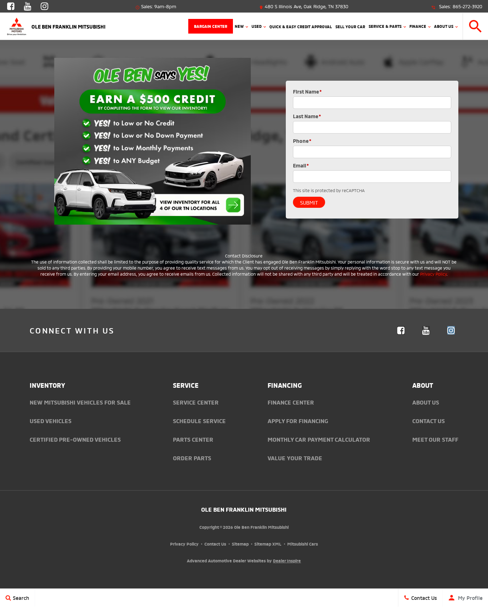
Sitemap (240, 544)
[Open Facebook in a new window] (11, 7)
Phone (302, 140)
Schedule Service (199, 421)
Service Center (196, 402)
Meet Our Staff (435, 439)
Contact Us (428, 421)
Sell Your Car (350, 26)
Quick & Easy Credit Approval (300, 26)
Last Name (307, 115)
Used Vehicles (50, 421)
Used (257, 26)
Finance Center (291, 402)
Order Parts (192, 458)
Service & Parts (385, 26)
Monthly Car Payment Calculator (319, 439)
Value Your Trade (295, 458)
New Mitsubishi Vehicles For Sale (80, 402)
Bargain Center (210, 26)
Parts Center (193, 439)
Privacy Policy (433, 274)
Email (301, 165)
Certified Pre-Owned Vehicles (75, 439)
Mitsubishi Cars (302, 544)
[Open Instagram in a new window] (44, 7)
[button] (475, 26)
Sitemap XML (268, 544)
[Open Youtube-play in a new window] (27, 7)
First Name (307, 91)
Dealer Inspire (287, 560)
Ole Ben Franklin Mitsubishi (244, 509)
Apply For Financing (298, 421)
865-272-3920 (467, 6)
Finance (417, 26)
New (239, 26)
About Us (443, 26)
